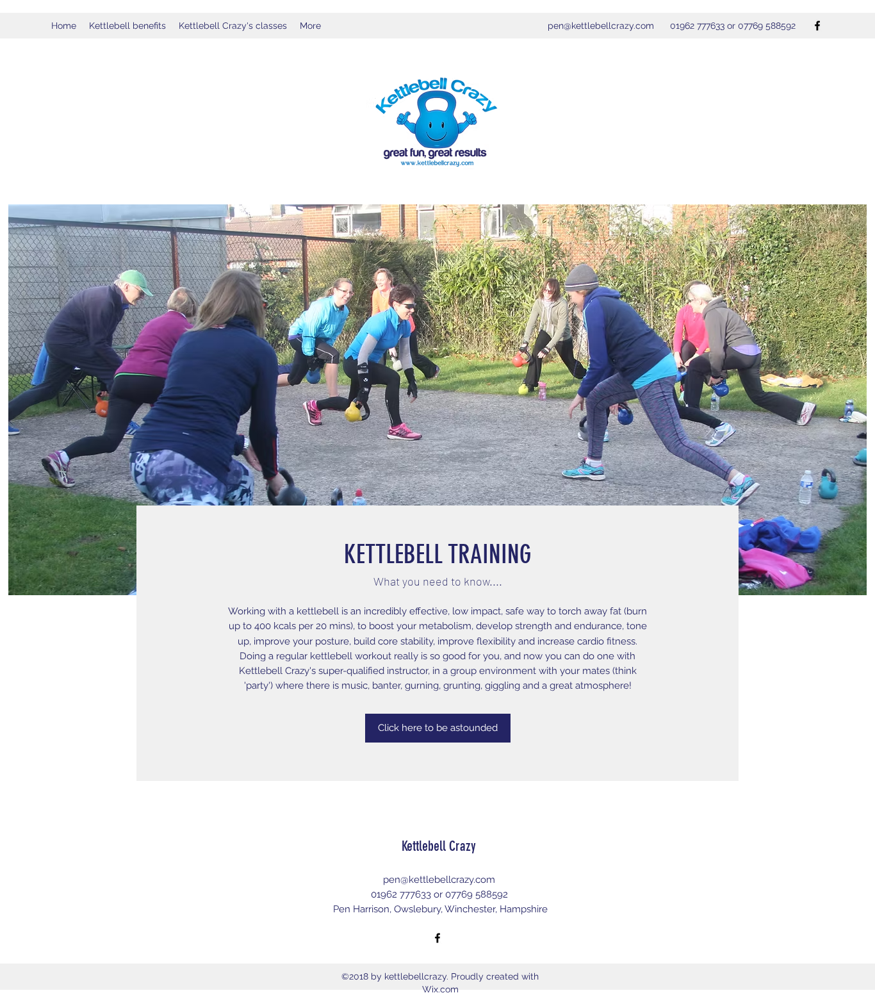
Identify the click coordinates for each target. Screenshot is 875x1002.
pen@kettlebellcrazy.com (601, 26)
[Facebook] (817, 25)
